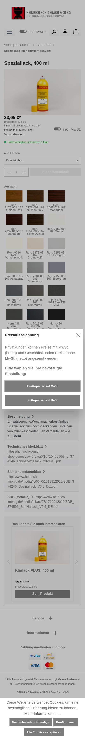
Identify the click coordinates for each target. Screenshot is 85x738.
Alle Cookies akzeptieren (43, 732)
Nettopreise (42, 400)
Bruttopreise (42, 386)
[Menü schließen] (78, 335)
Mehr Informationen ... (42, 714)
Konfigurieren (66, 722)
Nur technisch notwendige (30, 722)
